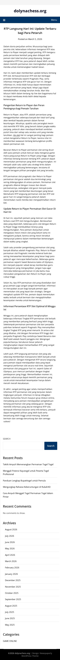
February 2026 (12, 567)
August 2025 (11, 605)
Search (6, 438)
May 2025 (10, 624)
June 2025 (10, 618)
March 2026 (11, 561)
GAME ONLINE (10, 641)
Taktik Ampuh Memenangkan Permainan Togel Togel (28, 464)
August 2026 (11, 529)
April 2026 (10, 554)
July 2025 (9, 612)
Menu (54, 19)
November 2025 (13, 586)
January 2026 (11, 574)
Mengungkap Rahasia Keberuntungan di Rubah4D (27, 486)
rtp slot (16, 135)
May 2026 (10, 548)
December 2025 (13, 580)
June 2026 (10, 542)
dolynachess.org (30, 10)
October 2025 (11, 593)
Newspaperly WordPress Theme (36, 654)
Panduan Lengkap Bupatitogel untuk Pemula (24, 480)
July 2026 (9, 535)
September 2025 (13, 599)
